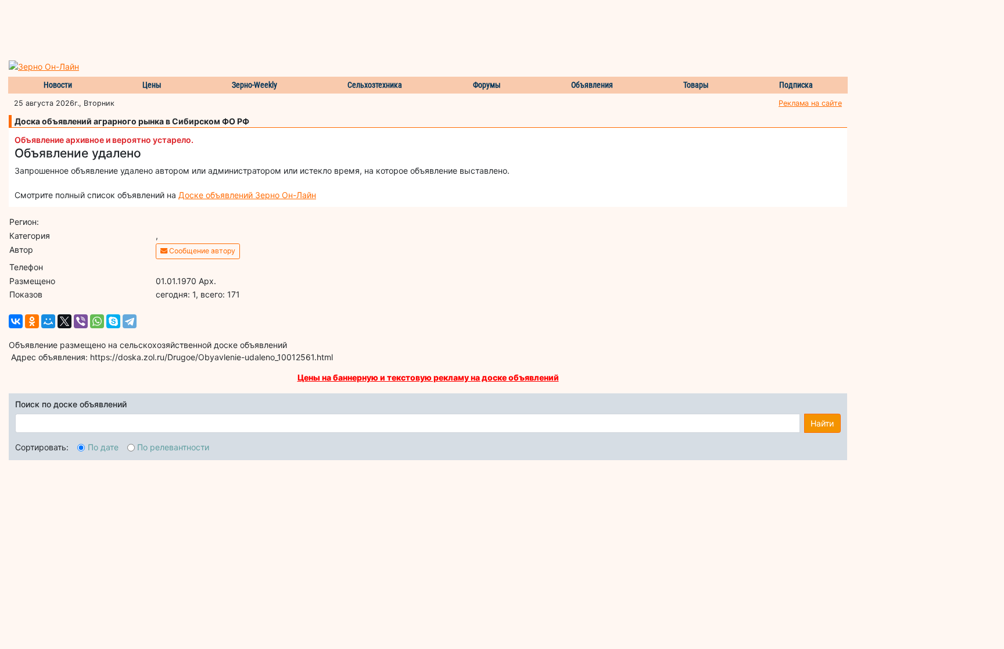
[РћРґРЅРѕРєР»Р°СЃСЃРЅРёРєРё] (32, 321)
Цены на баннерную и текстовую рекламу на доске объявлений (428, 377)
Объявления (592, 84)
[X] (64, 321)
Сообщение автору (201, 250)
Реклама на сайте (810, 103)
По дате (103, 447)
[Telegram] (130, 321)
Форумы (487, 84)
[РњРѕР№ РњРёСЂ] (48, 321)
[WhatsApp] (97, 321)
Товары (696, 84)
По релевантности (173, 447)
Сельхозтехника (374, 84)
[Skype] (113, 321)
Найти (822, 423)
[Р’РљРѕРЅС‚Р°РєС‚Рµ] (16, 321)
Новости (58, 84)
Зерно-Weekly (254, 84)
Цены (152, 84)
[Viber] (81, 321)
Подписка (796, 84)
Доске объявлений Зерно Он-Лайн (247, 195)
